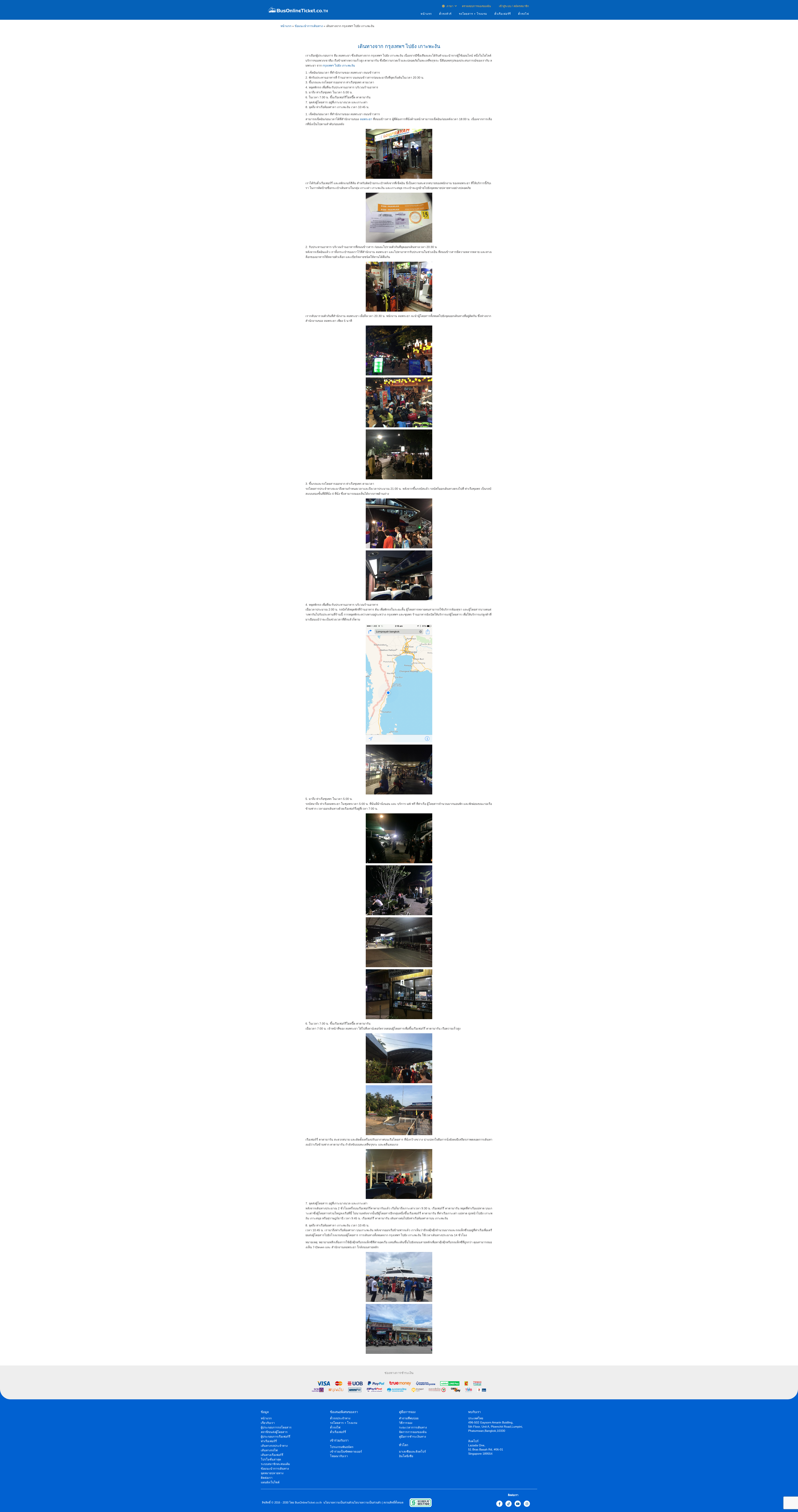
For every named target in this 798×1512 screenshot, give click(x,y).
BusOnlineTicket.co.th (308, 1502)
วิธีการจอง (405, 1422)
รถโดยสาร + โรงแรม (473, 14)
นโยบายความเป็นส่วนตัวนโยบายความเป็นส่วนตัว (352, 1502)
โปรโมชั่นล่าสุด (271, 1459)
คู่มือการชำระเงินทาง (412, 1436)
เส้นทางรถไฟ (269, 1450)
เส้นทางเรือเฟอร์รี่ (272, 1455)
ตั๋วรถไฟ (523, 14)
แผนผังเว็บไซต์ (270, 1482)
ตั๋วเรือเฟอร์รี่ (502, 14)
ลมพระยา (366, 119)
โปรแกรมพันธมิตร (341, 1447)
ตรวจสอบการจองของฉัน (476, 6)
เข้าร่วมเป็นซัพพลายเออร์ (346, 1451)
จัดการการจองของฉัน (413, 1432)
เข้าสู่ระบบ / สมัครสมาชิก (513, 6)
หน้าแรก (426, 14)
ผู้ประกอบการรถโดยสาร (276, 1427)
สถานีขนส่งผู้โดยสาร (274, 1432)
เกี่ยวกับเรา (268, 1422)
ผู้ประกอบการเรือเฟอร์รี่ (275, 1436)
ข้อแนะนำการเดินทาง (309, 26)
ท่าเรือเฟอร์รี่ (269, 1441)
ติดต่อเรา (266, 1477)
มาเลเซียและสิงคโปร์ (412, 1451)
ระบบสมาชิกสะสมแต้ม (275, 1464)
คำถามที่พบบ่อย (409, 1418)
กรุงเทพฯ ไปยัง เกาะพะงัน (339, 65)
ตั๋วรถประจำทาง (340, 1418)
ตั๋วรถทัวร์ (445, 14)
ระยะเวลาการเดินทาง (413, 1427)
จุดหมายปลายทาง (272, 1473)
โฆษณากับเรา (339, 1456)
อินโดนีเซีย (406, 1456)
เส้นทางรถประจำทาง (274, 1445)
